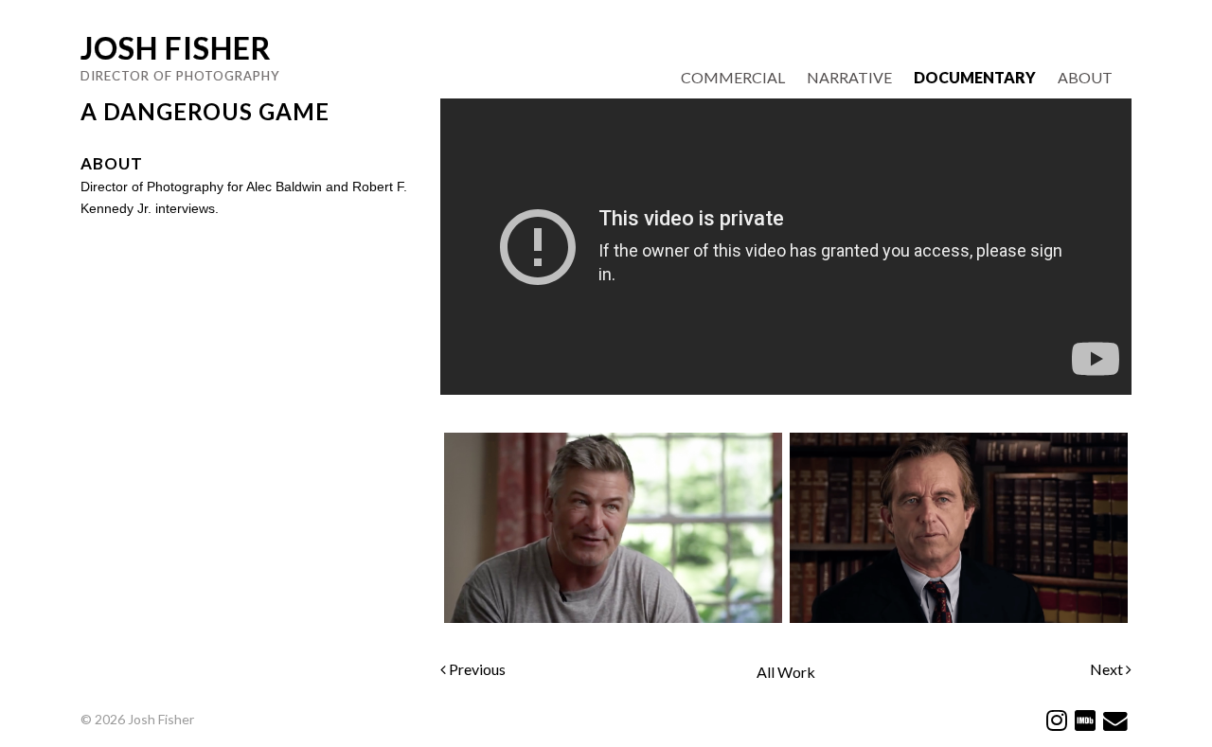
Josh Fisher (176, 47)
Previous (476, 669)
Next (1108, 669)
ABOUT (1085, 77)
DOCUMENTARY (975, 77)
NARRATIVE (849, 77)
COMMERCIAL (733, 77)
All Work (786, 672)
